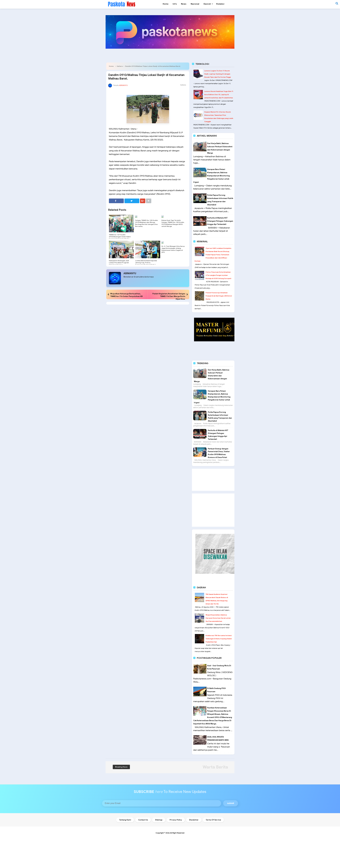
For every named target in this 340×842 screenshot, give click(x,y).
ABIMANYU (130, 273)
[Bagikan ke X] (131, 201)
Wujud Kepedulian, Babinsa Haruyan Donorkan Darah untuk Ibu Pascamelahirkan (218, 618)
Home (111, 66)
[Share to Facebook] (116, 201)
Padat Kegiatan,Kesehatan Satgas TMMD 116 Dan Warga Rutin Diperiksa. (168, 296)
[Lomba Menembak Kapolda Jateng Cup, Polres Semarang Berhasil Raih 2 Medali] (147, 249)
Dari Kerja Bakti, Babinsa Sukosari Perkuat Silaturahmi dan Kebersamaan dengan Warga (211, 376)
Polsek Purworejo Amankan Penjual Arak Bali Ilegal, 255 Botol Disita (219, 296)
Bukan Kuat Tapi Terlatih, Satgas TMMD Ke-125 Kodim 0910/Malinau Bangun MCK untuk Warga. (173, 223)
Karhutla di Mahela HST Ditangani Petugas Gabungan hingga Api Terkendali (220, 221)
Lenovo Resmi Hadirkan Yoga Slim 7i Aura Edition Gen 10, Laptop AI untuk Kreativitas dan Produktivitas (218, 94)
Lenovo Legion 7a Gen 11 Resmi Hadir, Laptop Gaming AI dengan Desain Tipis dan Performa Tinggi (217, 74)
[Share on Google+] (142, 201)
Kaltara (120, 66)
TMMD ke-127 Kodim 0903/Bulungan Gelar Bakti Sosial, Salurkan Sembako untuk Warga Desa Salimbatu (120, 238)
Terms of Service (213, 820)
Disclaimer (194, 820)
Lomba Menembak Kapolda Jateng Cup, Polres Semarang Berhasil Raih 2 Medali (146, 264)
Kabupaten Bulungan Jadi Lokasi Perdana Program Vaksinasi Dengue (119, 263)
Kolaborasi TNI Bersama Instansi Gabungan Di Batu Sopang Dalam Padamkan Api (219, 638)
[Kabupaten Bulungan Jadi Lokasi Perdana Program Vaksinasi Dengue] (121, 249)
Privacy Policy (176, 820)
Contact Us (143, 820)
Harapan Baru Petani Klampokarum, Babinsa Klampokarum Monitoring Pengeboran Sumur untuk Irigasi (211, 175)
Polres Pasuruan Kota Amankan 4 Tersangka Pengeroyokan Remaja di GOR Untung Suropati (218, 275)
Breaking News (121, 767)
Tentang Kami (125, 820)
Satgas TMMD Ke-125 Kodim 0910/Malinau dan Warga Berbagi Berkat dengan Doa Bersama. (146, 223)
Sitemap (158, 820)
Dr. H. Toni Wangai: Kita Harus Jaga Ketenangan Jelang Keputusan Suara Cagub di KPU (173, 249)
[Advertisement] (213, 480)
